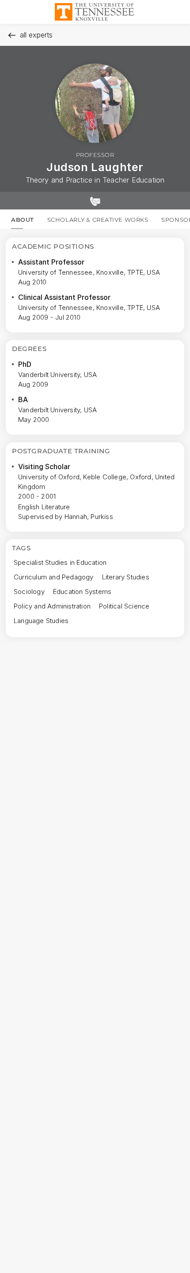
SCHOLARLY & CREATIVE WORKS (97, 219)
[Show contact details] (95, 200)
